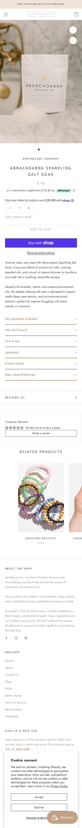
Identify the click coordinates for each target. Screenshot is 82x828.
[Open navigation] (6, 14)
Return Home (13, 695)
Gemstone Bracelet (40, 538)
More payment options (41, 253)
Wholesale (11, 716)
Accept (39, 797)
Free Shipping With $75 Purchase (41, 4)
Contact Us (12, 675)
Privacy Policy (59, 786)
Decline (39, 807)
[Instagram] (16, 637)
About (8, 668)
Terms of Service (15, 702)
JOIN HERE (23, 749)
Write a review (41, 433)
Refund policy (13, 709)
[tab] (41, 319)
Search (9, 661)
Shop (8, 681)
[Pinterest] (25, 637)
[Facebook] (6, 637)
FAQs (8, 688)
